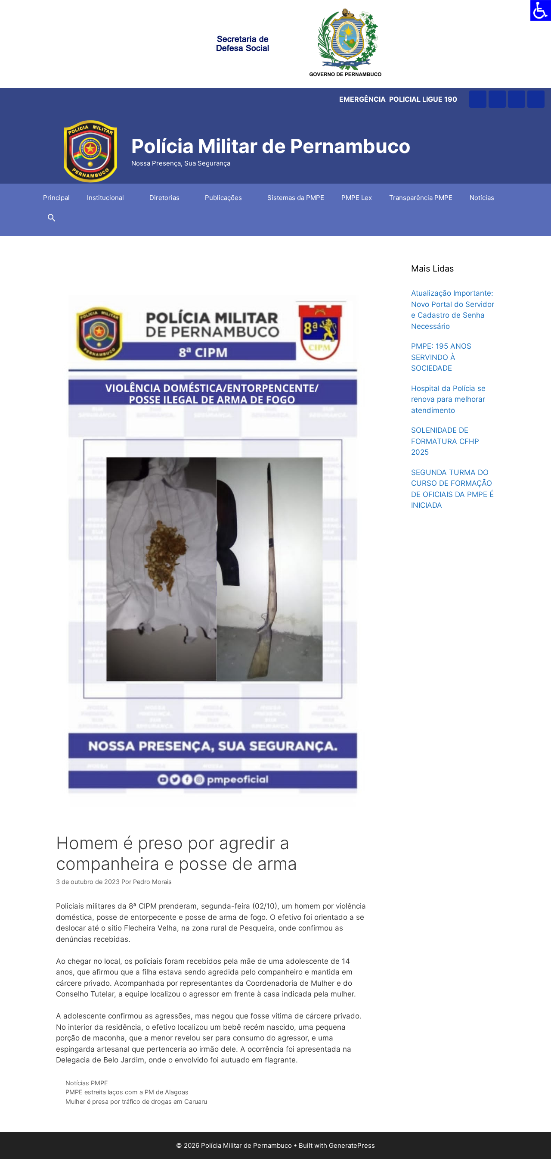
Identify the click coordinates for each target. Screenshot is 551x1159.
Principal (56, 198)
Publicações (223, 198)
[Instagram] (477, 99)
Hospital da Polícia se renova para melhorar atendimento (448, 399)
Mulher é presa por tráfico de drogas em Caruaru (136, 1101)
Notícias (482, 198)
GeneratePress (352, 1145)
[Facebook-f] (497, 99)
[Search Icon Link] (51, 220)
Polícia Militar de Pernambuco (271, 146)
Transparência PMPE (420, 198)
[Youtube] (516, 99)
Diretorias (164, 198)
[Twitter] (536, 99)
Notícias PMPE (86, 1083)
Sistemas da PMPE (295, 198)
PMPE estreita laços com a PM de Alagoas (127, 1092)
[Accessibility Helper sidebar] (540, 10)
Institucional (105, 198)
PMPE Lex (356, 198)
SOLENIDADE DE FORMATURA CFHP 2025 (445, 441)
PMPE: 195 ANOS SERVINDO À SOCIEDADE (441, 357)
